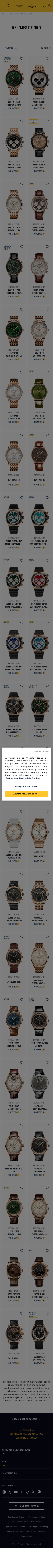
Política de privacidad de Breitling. (23, 778)
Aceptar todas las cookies (26, 794)
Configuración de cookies (26, 786)
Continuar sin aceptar (40, 751)
